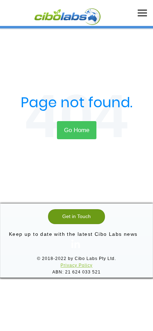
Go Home (76, 130)
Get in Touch (76, 216)
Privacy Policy (76, 265)
